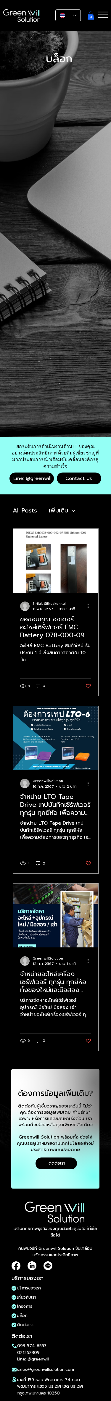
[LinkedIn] (32, 1265)
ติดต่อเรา (25, 1325)
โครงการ (24, 1306)
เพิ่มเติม (58, 510)
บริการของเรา (29, 1288)
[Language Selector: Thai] (68, 15)
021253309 (28, 1353)
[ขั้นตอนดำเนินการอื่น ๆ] (90, 606)
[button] (90, 16)
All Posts (25, 510)
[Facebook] (16, 1265)
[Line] (48, 1265)
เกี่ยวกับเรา (26, 1297)
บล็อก (22, 1316)
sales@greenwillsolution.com (45, 1369)
